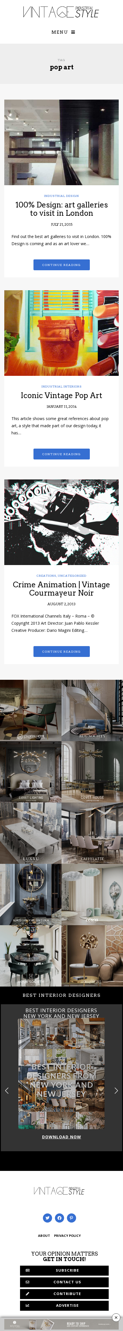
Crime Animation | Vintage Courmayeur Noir (61, 588)
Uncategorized (72, 575)
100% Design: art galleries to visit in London (61, 208)
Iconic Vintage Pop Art (61, 395)
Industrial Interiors (61, 386)
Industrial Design (61, 195)
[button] (116, 1090)
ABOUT (44, 1236)
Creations (46, 575)
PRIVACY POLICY (67, 1236)
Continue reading (61, 265)
